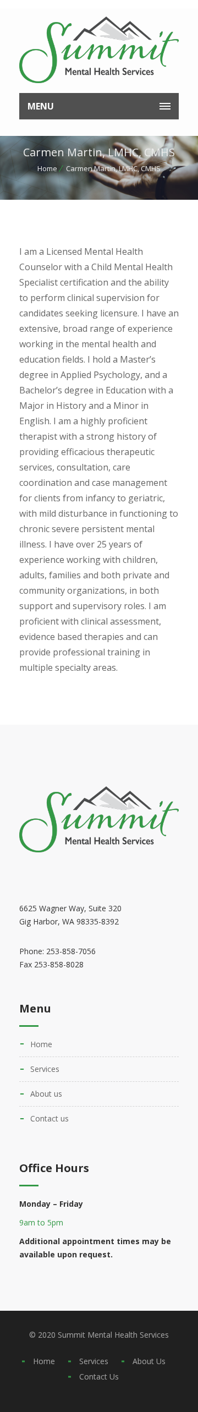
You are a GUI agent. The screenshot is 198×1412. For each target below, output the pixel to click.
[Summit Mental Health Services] (99, 50)
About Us (46, 1093)
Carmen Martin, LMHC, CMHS (113, 168)
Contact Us (49, 1118)
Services (44, 1069)
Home (47, 168)
